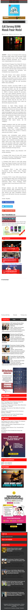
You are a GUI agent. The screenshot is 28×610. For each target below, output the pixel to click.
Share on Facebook (9, 202)
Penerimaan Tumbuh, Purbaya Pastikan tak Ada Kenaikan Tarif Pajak (16, 561)
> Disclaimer (9, 605)
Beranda (15, 315)
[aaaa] (14, 18)
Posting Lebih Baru (5, 315)
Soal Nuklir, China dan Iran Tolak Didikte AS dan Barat (13, 408)
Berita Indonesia (16, 34)
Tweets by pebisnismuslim (7, 536)
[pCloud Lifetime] (12, 487)
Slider (21, 34)
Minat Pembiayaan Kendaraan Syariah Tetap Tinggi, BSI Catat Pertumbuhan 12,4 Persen (16, 594)
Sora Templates (12, 608)
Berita (12, 34)
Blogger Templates (20, 608)
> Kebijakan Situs (15, 605)
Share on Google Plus (10, 210)
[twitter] (14, 1)
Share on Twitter (8, 206)
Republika (8, 198)
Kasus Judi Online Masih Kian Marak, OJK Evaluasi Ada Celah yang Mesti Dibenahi (16, 572)
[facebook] (10, 1)
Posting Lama (24, 315)
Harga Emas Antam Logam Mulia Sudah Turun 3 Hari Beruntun (14, 550)
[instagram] (17, 1)
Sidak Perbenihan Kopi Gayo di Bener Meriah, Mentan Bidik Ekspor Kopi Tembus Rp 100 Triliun (16, 583)
